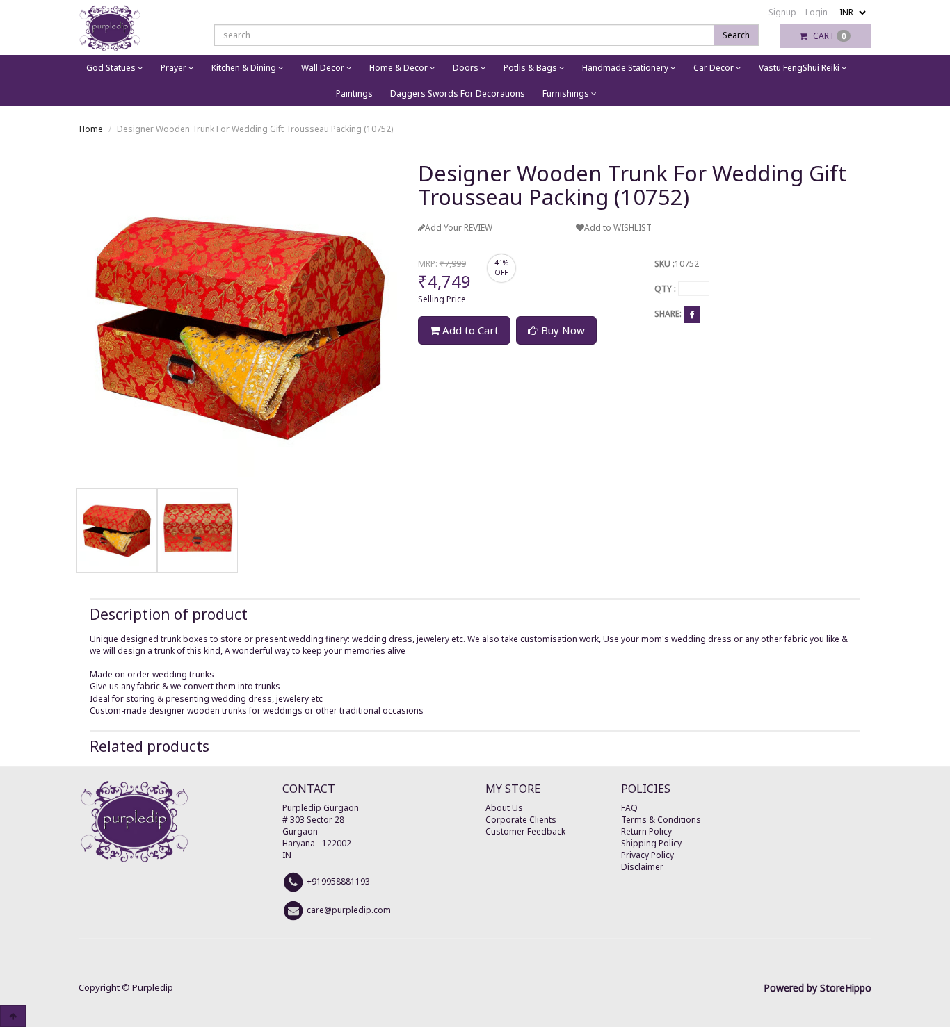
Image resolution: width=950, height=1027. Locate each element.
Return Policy (646, 831)
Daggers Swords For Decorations (457, 93)
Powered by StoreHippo (817, 987)
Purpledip (152, 987)
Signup (782, 12)
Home (91, 129)
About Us (504, 808)
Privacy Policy (647, 855)
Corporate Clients (520, 819)
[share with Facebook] (692, 314)
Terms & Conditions (661, 819)
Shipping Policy (651, 843)
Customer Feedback (525, 831)
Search (736, 35)
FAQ (629, 808)
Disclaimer (642, 867)
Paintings (354, 93)
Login (816, 12)
